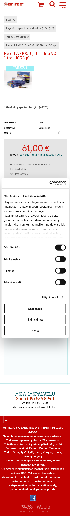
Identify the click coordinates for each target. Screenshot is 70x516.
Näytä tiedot (50, 297)
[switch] (60, 259)
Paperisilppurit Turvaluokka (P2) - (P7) (30, 28)
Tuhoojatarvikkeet (17, 36)
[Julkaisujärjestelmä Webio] (42, 510)
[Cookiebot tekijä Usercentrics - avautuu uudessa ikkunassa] (50, 183)
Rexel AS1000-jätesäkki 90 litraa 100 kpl (31, 45)
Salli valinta (35, 319)
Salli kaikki (35, 308)
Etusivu (10, 19)
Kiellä (35, 330)
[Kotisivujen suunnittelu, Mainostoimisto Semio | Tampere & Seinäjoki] (27, 510)
